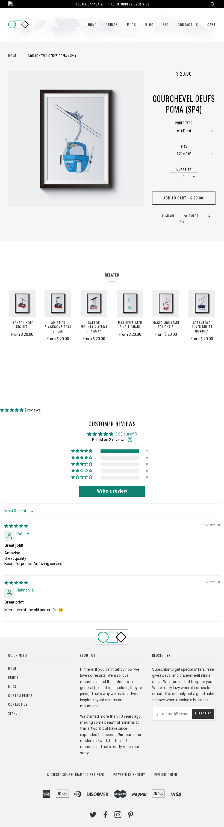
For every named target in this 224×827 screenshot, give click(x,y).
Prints (112, 24)
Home (92, 24)
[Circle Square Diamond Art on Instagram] (118, 816)
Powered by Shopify (129, 774)
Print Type (183, 123)
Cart (211, 24)
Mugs (131, 24)
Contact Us (188, 24)
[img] (16, 526)
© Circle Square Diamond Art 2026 (75, 774)
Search (14, 713)
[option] (76, 139)
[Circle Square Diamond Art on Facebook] (105, 816)
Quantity (183, 169)
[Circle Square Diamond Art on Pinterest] (130, 816)
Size (184, 146)
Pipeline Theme (166, 774)
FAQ (166, 24)
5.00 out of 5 (126, 434)
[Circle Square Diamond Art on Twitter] (93, 816)
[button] (12, 410)
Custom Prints (20, 695)
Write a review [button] (112, 491)
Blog (149, 24)
